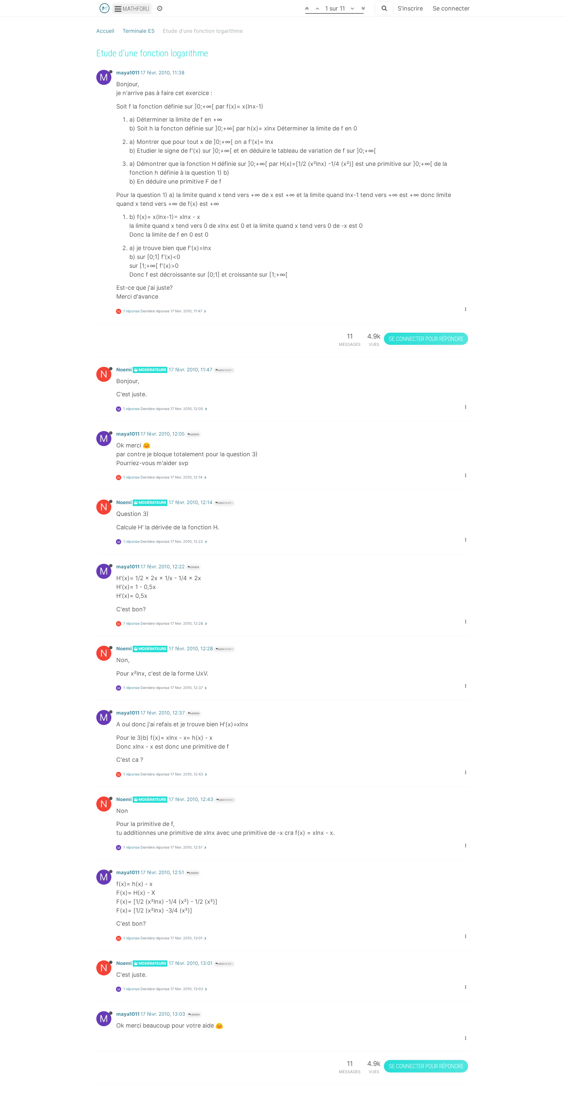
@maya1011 (225, 370)
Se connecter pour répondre (426, 338)
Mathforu (135, 8)
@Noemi (194, 434)
